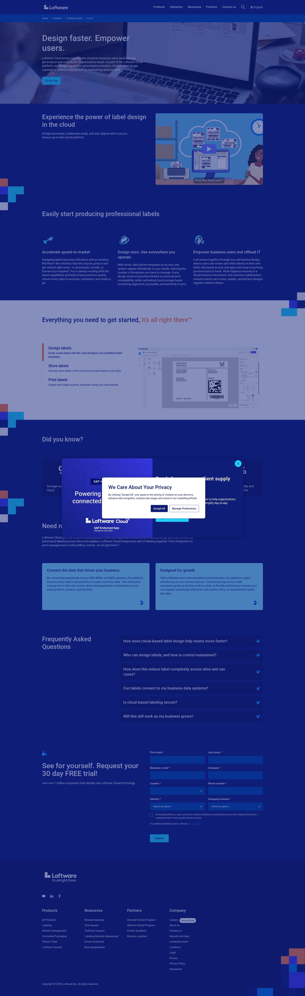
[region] (153, 498)
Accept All (159, 508)
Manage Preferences (184, 508)
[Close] (238, 463)
